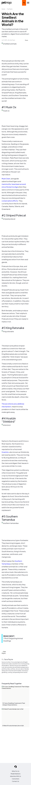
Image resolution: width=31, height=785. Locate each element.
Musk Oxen (6, 179)
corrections (15, 779)
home (3, 9)
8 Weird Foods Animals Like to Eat (13, 725)
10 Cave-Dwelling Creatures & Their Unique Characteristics (13, 704)
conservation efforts (10, 201)
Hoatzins (5, 452)
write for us (15, 771)
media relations (15, 774)
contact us (15, 781)
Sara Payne (12, 40)
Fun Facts (9, 9)
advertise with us (15, 776)
